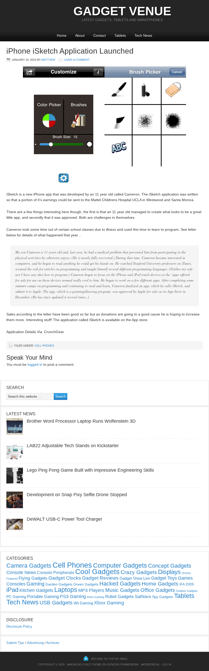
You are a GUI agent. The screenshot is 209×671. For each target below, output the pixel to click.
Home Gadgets (160, 584)
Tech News (143, 35)
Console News (21, 572)
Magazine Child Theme (84, 664)
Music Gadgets (122, 590)
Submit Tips (15, 643)
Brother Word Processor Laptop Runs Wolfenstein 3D (81, 421)
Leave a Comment (77, 59)
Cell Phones (44, 345)
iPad (12, 589)
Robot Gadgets (119, 596)
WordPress (150, 664)
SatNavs (143, 596)
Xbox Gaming (109, 602)
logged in (35, 364)
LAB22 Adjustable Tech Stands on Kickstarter (73, 445)
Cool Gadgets (97, 572)
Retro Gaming (95, 597)
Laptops (65, 589)
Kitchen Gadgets (36, 590)
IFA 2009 (186, 584)
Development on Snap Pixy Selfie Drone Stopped (77, 494)
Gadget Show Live (135, 578)
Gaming (35, 584)
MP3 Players (91, 590)
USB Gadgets (56, 603)
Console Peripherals (55, 572)
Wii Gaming (83, 603)
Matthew (48, 59)
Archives (52, 643)
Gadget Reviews (100, 578)
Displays (169, 571)
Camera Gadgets (28, 565)
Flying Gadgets (33, 578)
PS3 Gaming (73, 596)
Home (62, 35)
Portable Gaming (43, 596)
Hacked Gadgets (120, 583)
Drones (186, 573)
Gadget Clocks (64, 578)
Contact (99, 35)
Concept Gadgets (169, 566)
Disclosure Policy (19, 626)
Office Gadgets (157, 590)
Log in (166, 664)
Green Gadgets (85, 584)
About (80, 35)
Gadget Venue (122, 11)
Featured (12, 578)
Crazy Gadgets (139, 572)
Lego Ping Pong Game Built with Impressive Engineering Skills (90, 470)
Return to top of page (109, 658)
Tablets (120, 35)
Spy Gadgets (162, 597)
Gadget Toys (164, 578)
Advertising (35, 643)
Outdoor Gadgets (187, 590)
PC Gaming (16, 596)
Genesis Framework (122, 664)
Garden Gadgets (58, 584)
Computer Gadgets (120, 565)
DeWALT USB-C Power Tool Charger (64, 519)
